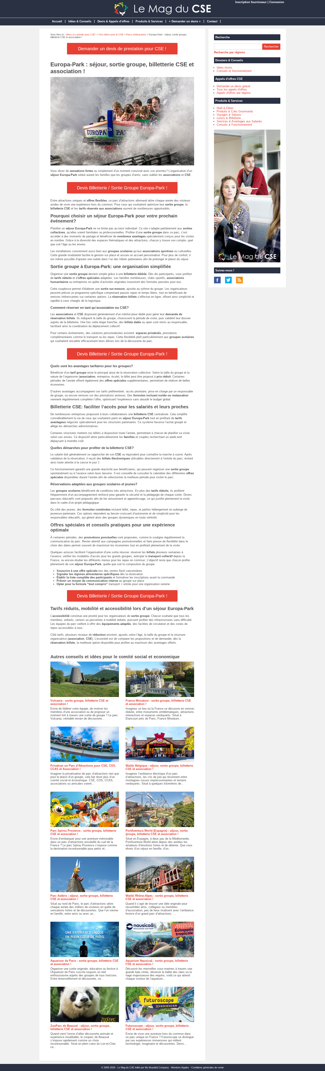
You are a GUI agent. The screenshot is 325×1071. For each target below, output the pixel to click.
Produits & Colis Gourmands (235, 111)
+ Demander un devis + (185, 21)
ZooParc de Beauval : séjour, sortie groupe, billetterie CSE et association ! (80, 1027)
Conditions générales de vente (207, 1067)
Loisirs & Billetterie (229, 118)
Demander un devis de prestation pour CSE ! (122, 48)
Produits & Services (149, 21)
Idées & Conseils (79, 21)
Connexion (276, 2)
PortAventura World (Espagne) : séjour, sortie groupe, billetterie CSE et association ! (157, 832)
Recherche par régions (229, 52)
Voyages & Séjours (229, 114)
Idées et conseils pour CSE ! (81, 34)
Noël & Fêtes (225, 108)
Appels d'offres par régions (234, 92)
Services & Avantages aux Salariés (239, 121)
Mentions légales (180, 1067)
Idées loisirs (224, 67)
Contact (212, 21)
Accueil (57, 21)
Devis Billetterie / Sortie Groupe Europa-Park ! (122, 187)
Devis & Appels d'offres (113, 21)
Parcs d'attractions (136, 34)
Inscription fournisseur (251, 2)
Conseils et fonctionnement (234, 71)
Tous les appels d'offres (232, 89)
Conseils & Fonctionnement (234, 124)
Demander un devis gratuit (233, 86)
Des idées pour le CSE (111, 34)
